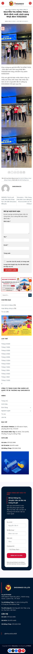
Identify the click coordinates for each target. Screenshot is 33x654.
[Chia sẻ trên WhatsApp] (9, 172)
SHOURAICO (25, 21)
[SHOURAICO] (16, 3)
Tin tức (3, 312)
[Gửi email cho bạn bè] (18, 172)
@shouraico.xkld (10, 633)
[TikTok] (13, 650)
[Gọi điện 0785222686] (19, 650)
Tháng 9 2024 (5, 364)
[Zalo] (16, 650)
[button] (2, 3)
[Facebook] (9, 650)
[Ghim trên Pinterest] (21, 172)
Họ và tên (9, 522)
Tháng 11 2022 (5, 380)
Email (6, 245)
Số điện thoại (10, 530)
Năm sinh (9, 538)
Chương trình (10, 546)
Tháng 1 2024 (5, 370)
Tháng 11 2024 (5, 360)
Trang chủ (4, 401)
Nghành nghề (5, 411)
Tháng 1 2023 (5, 377)
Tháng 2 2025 (5, 357)
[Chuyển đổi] (30, 407)
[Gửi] (30, 295)
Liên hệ (3, 417)
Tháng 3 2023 (5, 373)
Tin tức (3, 414)
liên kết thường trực (23, 180)
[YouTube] (23, 650)
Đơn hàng (4, 407)
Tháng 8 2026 (5, 344)
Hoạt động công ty (22, 9)
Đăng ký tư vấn (16, 555)
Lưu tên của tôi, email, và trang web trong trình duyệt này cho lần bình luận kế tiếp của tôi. (16, 264)
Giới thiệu (4, 404)
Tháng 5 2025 (5, 354)
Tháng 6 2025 (5, 350)
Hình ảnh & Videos (10, 9)
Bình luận (7, 221)
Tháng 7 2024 (5, 367)
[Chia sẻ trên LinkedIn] (24, 172)
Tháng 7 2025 (5, 347)
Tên (5, 237)
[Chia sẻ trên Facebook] (12, 172)
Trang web (7, 253)
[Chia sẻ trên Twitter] (15, 172)
